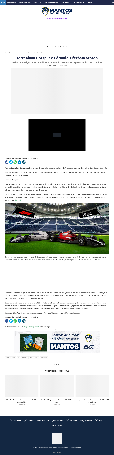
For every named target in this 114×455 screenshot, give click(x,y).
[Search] (113, 2)
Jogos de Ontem (65, 2)
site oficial (18, 200)
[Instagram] (52, 46)
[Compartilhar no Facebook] (6, 162)
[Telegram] (60, 46)
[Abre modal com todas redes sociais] (24, 162)
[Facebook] (47, 46)
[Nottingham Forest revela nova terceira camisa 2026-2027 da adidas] (21, 386)
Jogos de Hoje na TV (51, 2)
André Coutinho (53, 65)
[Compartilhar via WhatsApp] (15, 162)
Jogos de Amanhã (78, 2)
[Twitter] (50, 46)
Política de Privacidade (75, 447)
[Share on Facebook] (54, 364)
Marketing (18, 52)
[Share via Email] (58, 364)
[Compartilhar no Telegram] (19, 162)
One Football (34, 357)
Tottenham (44, 357)
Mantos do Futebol (9, 52)
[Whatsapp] (58, 46)
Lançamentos (11, 2)
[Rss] (63, 46)
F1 (18, 357)
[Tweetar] (11, 162)
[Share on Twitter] (56, 364)
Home (3, 2)
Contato (89, 2)
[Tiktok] (66, 46)
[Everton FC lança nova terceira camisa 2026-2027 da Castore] (57, 386)
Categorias (37, 2)
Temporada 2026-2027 (25, 2)
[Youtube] (55, 46)
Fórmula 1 (24, 357)
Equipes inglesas (10, 357)
